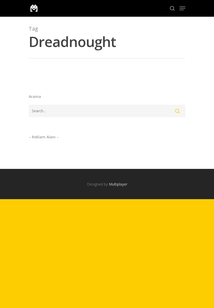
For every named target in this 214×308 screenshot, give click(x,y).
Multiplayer (118, 184)
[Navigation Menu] (182, 8)
